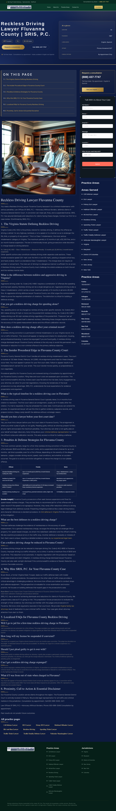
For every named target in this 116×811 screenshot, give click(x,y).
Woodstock (85, 334)
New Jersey (85, 319)
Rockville (84, 311)
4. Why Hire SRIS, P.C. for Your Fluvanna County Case (23, 98)
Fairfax (83, 281)
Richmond (85, 304)
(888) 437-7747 (104, 1)
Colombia (84, 341)
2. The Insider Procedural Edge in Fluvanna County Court (24, 85)
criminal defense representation (57, 432)
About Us (56, 7)
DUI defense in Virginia (50, 512)
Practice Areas (65, 7)
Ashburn (84, 289)
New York (84, 326)
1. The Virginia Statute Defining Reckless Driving (21, 79)
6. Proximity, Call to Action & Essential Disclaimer (22, 111)
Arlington (84, 296)
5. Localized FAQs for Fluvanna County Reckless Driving (24, 104)
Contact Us (75, 7)
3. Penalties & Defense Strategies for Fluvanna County (24, 92)
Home (49, 7)
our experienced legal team (61, 538)
